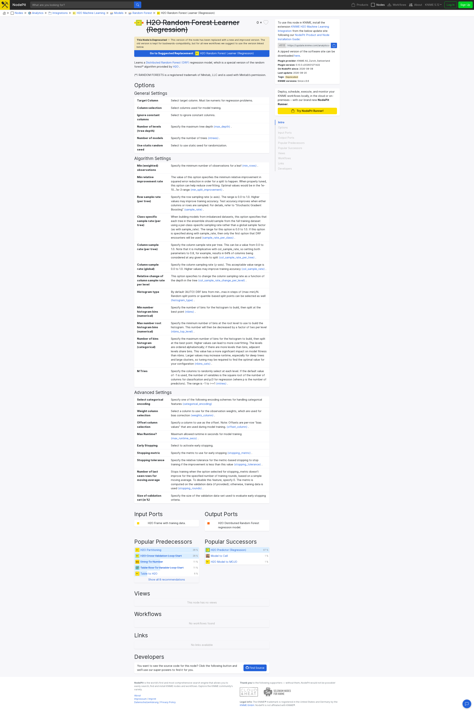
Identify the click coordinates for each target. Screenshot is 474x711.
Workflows (399, 4)
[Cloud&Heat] (249, 691)
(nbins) (189, 311)
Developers (285, 168)
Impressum (140, 698)
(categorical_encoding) (197, 404)
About (418, 4)
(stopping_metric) (239, 453)
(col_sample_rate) (253, 269)
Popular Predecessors (291, 142)
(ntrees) (213, 138)
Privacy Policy (168, 702)
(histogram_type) (182, 300)
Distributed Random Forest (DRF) (167, 62)
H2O (175, 66)
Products (362, 4)
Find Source (256, 668)
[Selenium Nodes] (277, 691)
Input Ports (285, 132)
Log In (451, 4)
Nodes (380, 4)
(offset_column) (237, 427)
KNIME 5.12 (432, 4)
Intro (281, 122)
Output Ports (286, 137)
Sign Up (465, 4)
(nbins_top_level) (182, 331)
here (297, 55)
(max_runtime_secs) (184, 438)
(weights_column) (202, 415)
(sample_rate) (193, 209)
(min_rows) (249, 165)
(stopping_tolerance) (247, 464)
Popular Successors (290, 148)
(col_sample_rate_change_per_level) (221, 280)
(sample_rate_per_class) (218, 237)
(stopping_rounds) (190, 488)
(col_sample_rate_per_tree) (237, 257)
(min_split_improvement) (206, 189)
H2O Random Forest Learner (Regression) (202, 53)
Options (283, 127)
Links (281, 163)
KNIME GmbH (247, 705)
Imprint (152, 698)
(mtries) (221, 383)
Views (281, 153)
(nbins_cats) (203, 363)
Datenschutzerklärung (146, 702)
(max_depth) (222, 126)
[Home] (4, 13)
